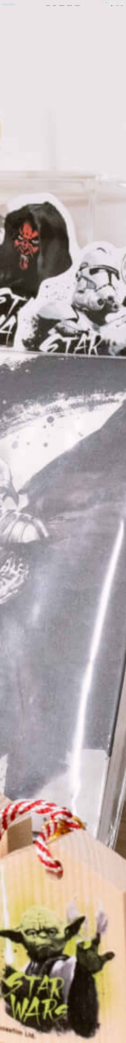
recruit (69, 5)
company (62, 5)
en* (118, 5)
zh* (122, 5)
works (48, 5)
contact (77, 5)
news (54, 5)
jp (114, 5)
